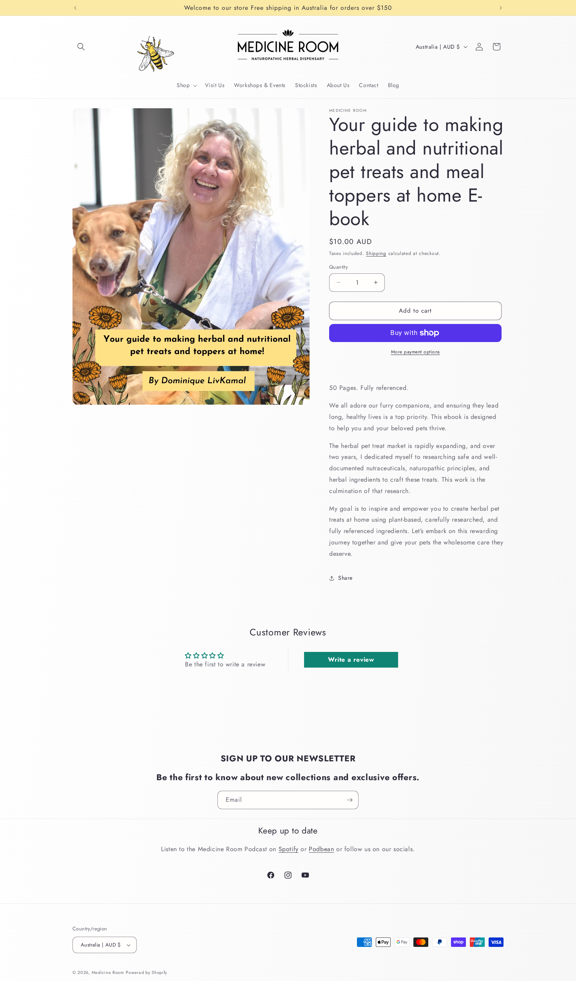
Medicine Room (108, 972)
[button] (81, 46)
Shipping (376, 253)
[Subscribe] (349, 800)
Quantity (338, 267)
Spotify (289, 849)
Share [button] (345, 578)
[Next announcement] (500, 7)
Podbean (321, 849)
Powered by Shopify (146, 972)
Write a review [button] (351, 659)
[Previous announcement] (75, 7)
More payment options (415, 351)
